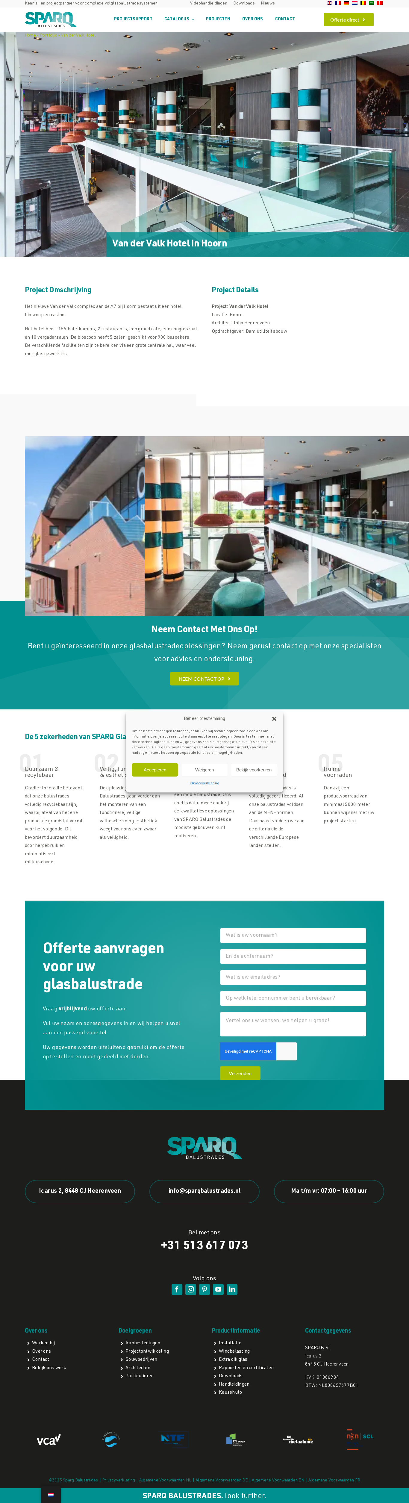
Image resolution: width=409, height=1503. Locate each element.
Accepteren (155, 769)
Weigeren (204, 769)
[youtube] (218, 1289)
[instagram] (190, 1289)
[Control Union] (111, 1434)
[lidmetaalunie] (298, 1438)
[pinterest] (204, 1289)
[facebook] (177, 1289)
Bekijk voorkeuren (254, 769)
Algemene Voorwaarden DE (222, 1480)
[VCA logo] (49, 1436)
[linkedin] (232, 1289)
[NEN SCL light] (360, 1431)
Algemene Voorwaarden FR (334, 1480)
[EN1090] (235, 1434)
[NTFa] (173, 1433)
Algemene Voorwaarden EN (278, 1480)
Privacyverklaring (204, 783)
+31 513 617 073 (204, 1246)
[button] (274, 719)
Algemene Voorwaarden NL (165, 1480)
